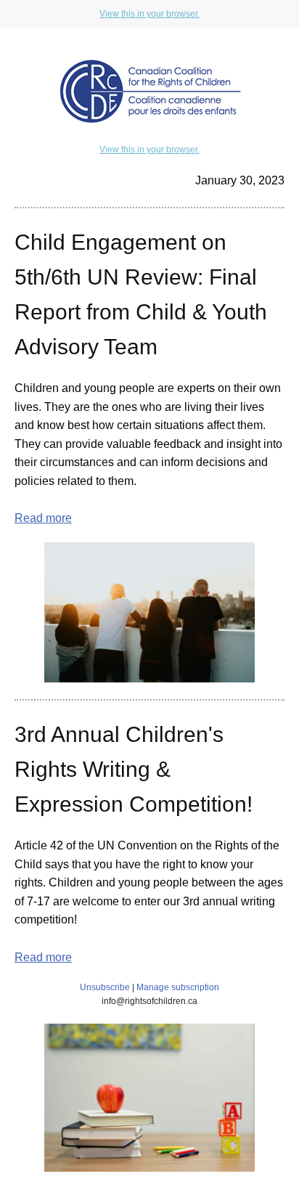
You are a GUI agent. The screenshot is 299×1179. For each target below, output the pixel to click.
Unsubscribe (105, 987)
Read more (43, 518)
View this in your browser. (149, 14)
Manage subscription (177, 987)
